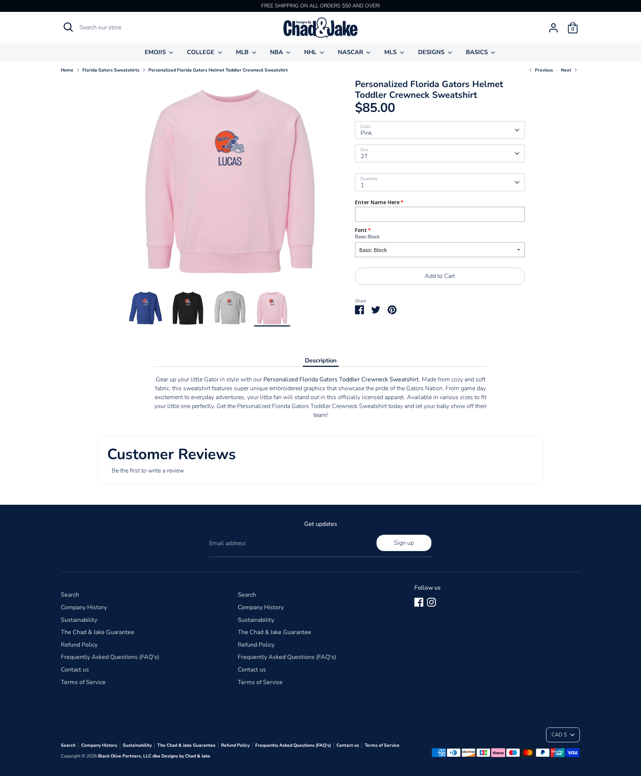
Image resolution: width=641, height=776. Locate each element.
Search (70, 595)
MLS (391, 52)
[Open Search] (68, 27)
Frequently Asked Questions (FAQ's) (110, 657)
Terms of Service (83, 682)
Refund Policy (79, 645)
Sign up (404, 543)
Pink (366, 133)
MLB (243, 52)
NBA (277, 52)
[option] (230, 184)
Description (320, 361)
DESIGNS (432, 52)
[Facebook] (418, 602)
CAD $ (559, 734)
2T (364, 156)
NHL (311, 52)
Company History (84, 607)
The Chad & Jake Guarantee (97, 632)
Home (67, 70)
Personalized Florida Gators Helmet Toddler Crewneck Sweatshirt (218, 70)
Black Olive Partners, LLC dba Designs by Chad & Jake (154, 756)
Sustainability (79, 620)
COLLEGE (201, 52)
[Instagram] (431, 602)
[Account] (553, 27)
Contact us (75, 670)
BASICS (477, 52)
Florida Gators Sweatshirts (110, 70)
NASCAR (351, 52)
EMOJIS (156, 52)
